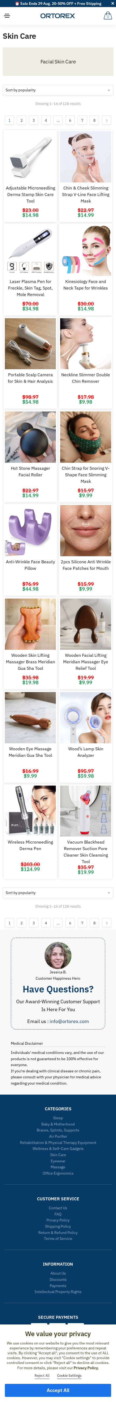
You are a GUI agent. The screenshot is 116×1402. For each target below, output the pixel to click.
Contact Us (58, 1207)
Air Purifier (58, 1136)
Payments (58, 1285)
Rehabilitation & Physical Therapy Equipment (58, 1142)
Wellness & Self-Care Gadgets (58, 1148)
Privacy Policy (58, 1220)
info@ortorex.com (69, 1021)
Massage (58, 1167)
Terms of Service (58, 1238)
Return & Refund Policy (58, 1232)
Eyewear (58, 1161)
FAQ (58, 1214)
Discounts (58, 1279)
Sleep (58, 1117)
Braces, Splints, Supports (58, 1130)
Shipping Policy (58, 1226)
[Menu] (7, 16)
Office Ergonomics (58, 1173)
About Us (58, 1273)
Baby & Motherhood (58, 1124)
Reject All (42, 1375)
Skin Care (58, 1154)
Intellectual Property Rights (58, 1291)
